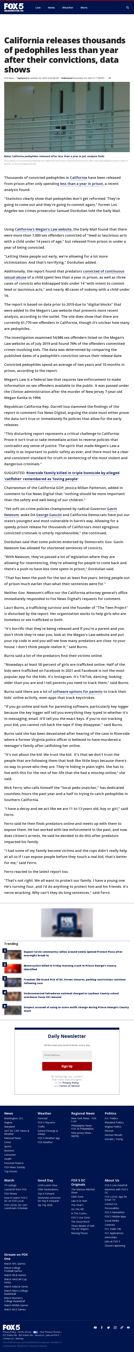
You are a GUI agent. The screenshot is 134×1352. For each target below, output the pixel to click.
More (84, 7)
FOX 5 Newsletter (115, 1212)
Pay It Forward (46, 1193)
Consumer (10, 1154)
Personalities (112, 1208)
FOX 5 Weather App (49, 1138)
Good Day (45, 1180)
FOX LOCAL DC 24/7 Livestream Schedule (16, 1206)
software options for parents (78, 691)
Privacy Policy (71, 1082)
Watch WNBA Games (16, 1305)
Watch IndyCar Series (16, 1286)
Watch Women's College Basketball (14, 1299)
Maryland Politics (114, 1122)
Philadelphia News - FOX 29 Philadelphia (82, 1127)
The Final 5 (77, 1205)
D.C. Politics (111, 1118)
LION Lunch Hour (47, 1185)
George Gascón (49, 514)
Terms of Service (69, 1085)
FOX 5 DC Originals (78, 1182)
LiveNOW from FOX (15, 1189)
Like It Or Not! (79, 1200)
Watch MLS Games (15, 1309)
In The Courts (79, 1213)
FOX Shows (10, 1193)
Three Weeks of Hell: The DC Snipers (83, 1227)
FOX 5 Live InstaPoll (116, 1185)
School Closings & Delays (48, 1132)
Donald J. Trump (114, 1139)
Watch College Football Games (13, 1269)
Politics (110, 1113)
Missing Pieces (79, 1233)
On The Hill (77, 1209)
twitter (108, 1327)
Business (9, 1150)
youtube (95, 1327)
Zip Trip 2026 (45, 1205)
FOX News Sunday (14, 1167)
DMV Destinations (48, 1189)
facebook (102, 1327)
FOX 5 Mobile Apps (115, 1216)
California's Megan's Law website (43, 229)
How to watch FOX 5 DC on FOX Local (16, 1199)
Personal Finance (14, 1163)
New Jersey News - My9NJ (82, 1134)
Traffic (41, 1126)
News (8, 1113)
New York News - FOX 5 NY (83, 1120)
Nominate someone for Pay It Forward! (49, 1199)
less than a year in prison (81, 183)
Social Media (112, 1220)
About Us (112, 1180)
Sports (8, 1146)
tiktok (122, 1327)
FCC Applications (114, 1233)
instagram (115, 1327)
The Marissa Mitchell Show (83, 1191)
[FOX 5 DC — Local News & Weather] (15, 7)
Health (8, 1158)
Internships (111, 1237)
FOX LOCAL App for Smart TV (116, 1198)
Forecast (43, 1118)
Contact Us (111, 1204)
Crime (7, 1142)
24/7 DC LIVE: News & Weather (16, 1132)
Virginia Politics (113, 1126)
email (128, 1327)
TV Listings (10, 1185)
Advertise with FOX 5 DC (116, 1191)
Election (109, 1130)
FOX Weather (45, 1142)
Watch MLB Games (15, 1275)
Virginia (8, 1122)
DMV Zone (77, 1196)
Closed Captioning (115, 1245)
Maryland (9, 1126)
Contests (110, 1224)
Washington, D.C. (14, 1118)
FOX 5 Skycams (46, 1122)
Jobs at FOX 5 (112, 1241)
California (78, 177)
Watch (9, 1180)
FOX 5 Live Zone (80, 1217)
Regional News (83, 1113)
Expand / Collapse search (128, 7)
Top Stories (10, 1171)
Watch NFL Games (14, 1263)
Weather (44, 1113)
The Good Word (80, 1221)
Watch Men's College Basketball (16, 1292)
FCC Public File (113, 1229)
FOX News (9, 78)
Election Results (113, 1135)
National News (12, 1138)
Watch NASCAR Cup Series (15, 1281)
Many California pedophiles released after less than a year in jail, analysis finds (54, 156)
